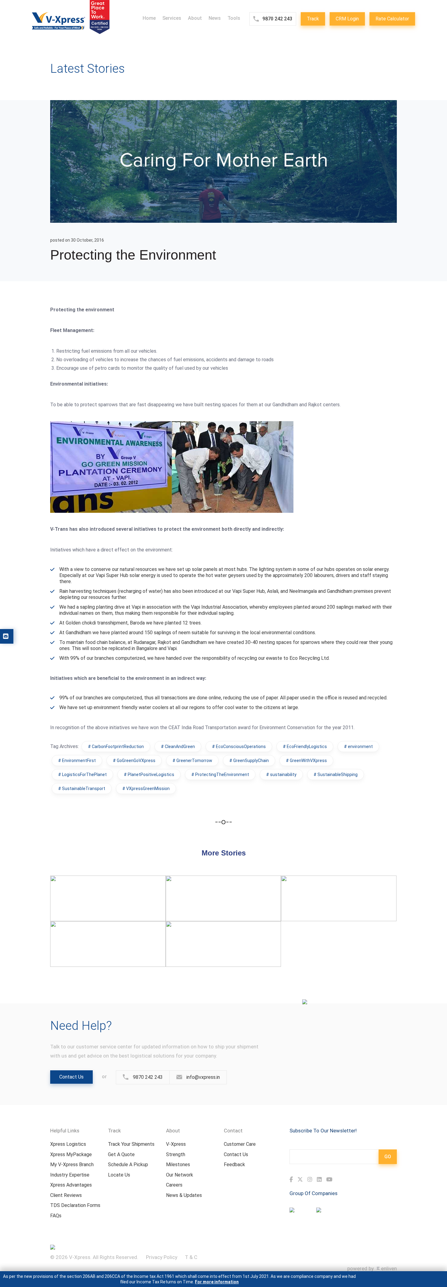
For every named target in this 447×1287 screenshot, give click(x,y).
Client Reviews (66, 1195)
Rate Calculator (392, 19)
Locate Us (119, 1175)
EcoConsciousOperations (241, 746)
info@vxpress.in (203, 1077)
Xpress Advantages (71, 1185)
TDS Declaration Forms (75, 1205)
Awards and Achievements (323, 887)
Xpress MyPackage (71, 1154)
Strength (175, 1154)
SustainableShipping (337, 774)
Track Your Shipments (131, 1144)
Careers (174, 1185)
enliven (389, 1268)
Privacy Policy (161, 1257)
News (215, 18)
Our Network (179, 1175)
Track (313, 19)
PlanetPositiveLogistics (151, 774)
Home (149, 18)
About (195, 18)
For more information (217, 1281)
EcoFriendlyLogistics (307, 746)
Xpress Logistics (68, 1144)
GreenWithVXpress (308, 760)
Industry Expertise (69, 1175)
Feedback (234, 1164)
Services (171, 18)
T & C (191, 1257)
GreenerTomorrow (194, 760)
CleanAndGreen (180, 746)
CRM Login (347, 19)
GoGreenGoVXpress (136, 760)
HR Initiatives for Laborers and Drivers (222, 933)
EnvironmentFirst (79, 760)
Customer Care (240, 1144)
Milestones (178, 1164)
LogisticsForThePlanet (84, 774)
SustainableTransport (83, 788)
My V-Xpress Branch (72, 1164)
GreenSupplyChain (251, 760)
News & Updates (184, 1195)
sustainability (283, 774)
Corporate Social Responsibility (97, 933)
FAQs (55, 1216)
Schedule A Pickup (128, 1164)
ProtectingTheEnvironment (222, 774)
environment (360, 746)
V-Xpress (176, 1144)
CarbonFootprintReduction (118, 746)
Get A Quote (121, 1154)
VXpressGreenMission (148, 788)
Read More (70, 912)
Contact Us (71, 1077)
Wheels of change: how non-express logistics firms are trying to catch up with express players (106, 893)
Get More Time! (194, 887)
